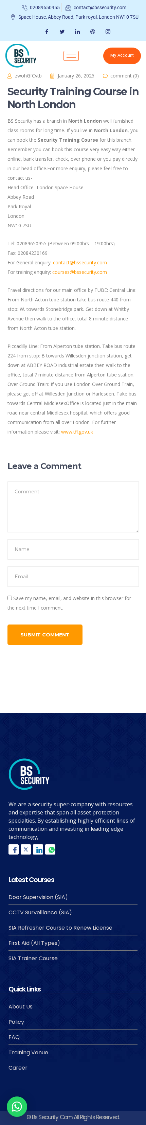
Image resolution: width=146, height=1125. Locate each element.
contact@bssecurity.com (80, 262)
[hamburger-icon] (71, 56)
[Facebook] (46, 31)
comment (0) (124, 75)
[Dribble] (91, 31)
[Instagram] (107, 31)
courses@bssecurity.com (79, 272)
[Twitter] (61, 31)
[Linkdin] (38, 849)
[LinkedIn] (76, 31)
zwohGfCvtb (28, 75)
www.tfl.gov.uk (77, 431)
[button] (17, 1106)
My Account (122, 55)
